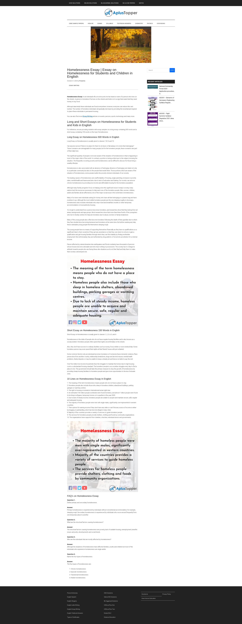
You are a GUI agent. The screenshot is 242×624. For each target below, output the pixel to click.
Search (172, 70)
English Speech (71, 597)
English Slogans (72, 601)
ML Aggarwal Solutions (111, 601)
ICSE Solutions (108, 593)
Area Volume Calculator (149, 598)
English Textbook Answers (75, 613)
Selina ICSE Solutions (110, 597)
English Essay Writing (73, 609)
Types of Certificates (73, 617)
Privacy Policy (166, 594)
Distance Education (110, 617)
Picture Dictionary (72, 593)
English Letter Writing (73, 605)
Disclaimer (145, 594)
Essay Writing (74, 85)
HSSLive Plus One (109, 605)
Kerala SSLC (107, 613)
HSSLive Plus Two (109, 609)
